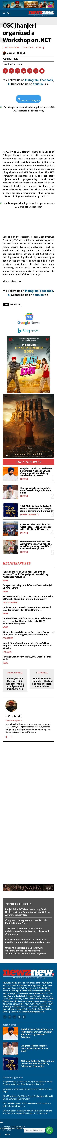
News (24, 479)
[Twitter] (11, 71)
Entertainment (29, 514)
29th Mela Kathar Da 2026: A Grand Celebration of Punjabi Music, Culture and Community (36, 508)
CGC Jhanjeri (15, 304)
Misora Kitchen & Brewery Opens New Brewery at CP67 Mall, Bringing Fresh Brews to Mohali (28, 633)
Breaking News (12, 48)
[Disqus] (28, 780)
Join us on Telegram (30, 100)
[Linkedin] (23, 71)
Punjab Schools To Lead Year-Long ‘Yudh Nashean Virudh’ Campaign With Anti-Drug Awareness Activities (36, 472)
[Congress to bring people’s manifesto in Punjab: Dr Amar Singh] (10, 492)
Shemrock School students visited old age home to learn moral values (42, 682)
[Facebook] (5, 71)
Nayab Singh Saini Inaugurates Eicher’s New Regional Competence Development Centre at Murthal (27, 645)
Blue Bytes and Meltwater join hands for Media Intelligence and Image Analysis (15, 683)
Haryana (7, 652)
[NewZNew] (41, 13)
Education (28, 48)
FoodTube (8, 638)
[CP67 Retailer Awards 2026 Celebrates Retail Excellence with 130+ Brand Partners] (10, 528)
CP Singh (21, 53)
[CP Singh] (5, 53)
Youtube (38, 84)
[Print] (35, 71)
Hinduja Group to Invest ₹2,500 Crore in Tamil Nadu (27, 658)
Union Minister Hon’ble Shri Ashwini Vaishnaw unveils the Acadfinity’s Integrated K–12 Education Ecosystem (36, 545)
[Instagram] (9, 1017)
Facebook (46, 80)
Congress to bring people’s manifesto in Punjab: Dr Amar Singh (36, 490)
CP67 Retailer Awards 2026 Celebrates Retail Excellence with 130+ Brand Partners (35, 526)
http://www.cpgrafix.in (13, 721)
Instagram (32, 80)
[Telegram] (42, 71)
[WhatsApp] (17, 71)
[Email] (29, 71)
